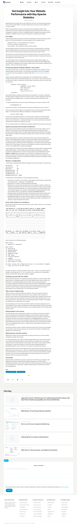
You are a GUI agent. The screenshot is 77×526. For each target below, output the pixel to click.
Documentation (21, 371)
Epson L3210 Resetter (38, 511)
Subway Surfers (64, 502)
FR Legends (64, 511)
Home (18, 523)
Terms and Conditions (31, 523)
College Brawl (64, 513)
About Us (20, 523)
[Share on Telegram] (17, 379)
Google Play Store (51, 511)
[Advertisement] (62, 25)
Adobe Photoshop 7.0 (24, 502)
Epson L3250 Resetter (38, 513)
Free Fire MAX (64, 509)
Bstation (49, 516)
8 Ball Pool (63, 516)
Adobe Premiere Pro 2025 (24, 504)
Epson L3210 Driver (37, 502)
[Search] (74, 2)
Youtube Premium (51, 502)
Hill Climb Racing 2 (65, 507)
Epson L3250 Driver (37, 507)
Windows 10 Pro (23, 511)
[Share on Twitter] (12, 379)
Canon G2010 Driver (37, 509)
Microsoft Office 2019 (24, 509)
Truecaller (49, 507)
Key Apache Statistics (11, 371)
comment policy (64, 487)
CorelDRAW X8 (22, 507)
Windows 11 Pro (22, 513)
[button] (6, 460)
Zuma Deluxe (22, 516)
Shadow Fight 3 (64, 504)
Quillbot (49, 509)
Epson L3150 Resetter (38, 516)
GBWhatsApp (50, 513)
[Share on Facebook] (8, 379)
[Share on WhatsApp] (22, 379)
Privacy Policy (25, 523)
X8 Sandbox (50, 504)
